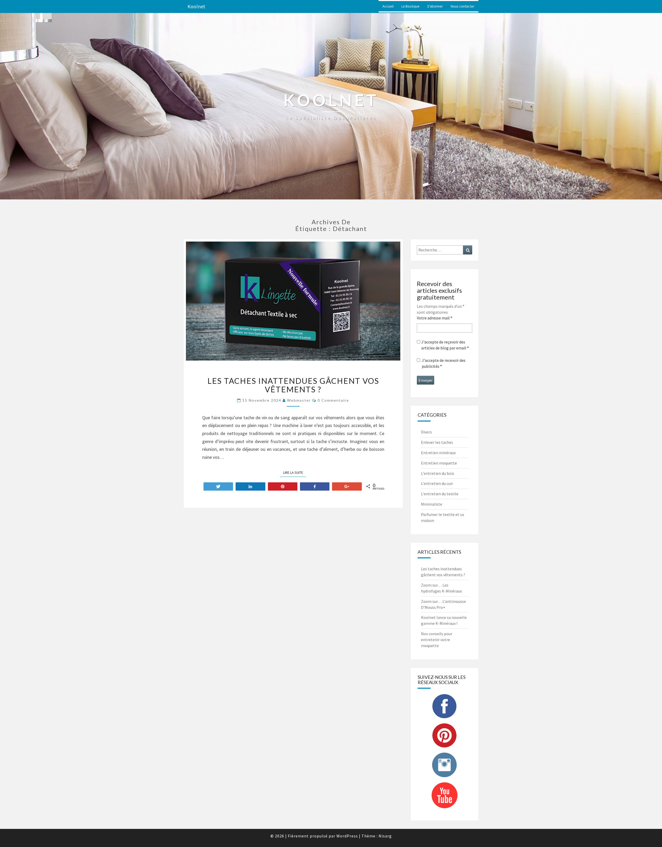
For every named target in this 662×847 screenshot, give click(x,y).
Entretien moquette (439, 463)
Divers (426, 431)
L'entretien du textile (439, 493)
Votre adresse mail (434, 317)
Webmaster (299, 400)
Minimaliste (431, 504)
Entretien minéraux (438, 452)
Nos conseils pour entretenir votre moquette (436, 639)
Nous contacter (463, 6)
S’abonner (435, 6)
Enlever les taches (437, 442)
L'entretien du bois (437, 473)
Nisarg (385, 835)
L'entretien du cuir (437, 483)
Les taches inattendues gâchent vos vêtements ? (293, 385)
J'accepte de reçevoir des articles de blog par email (445, 344)
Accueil (388, 6)
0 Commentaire (333, 400)
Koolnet (196, 6)
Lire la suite (294, 472)
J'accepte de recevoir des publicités (443, 363)
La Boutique (410, 6)
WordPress (347, 835)
